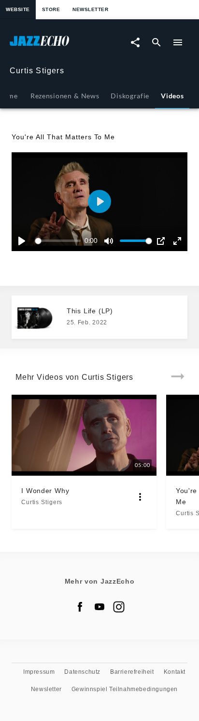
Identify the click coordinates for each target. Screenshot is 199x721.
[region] (99, 201)
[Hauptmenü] (177, 42)
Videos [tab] (172, 96)
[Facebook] (80, 606)
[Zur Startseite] (55, 45)
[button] (99, 201)
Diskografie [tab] (130, 96)
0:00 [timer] (91, 240)
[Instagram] (118, 606)
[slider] (59, 240)
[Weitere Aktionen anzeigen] (140, 497)
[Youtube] (99, 606)
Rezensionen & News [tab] (64, 96)
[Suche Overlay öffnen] (156, 42)
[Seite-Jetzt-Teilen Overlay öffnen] (135, 42)
